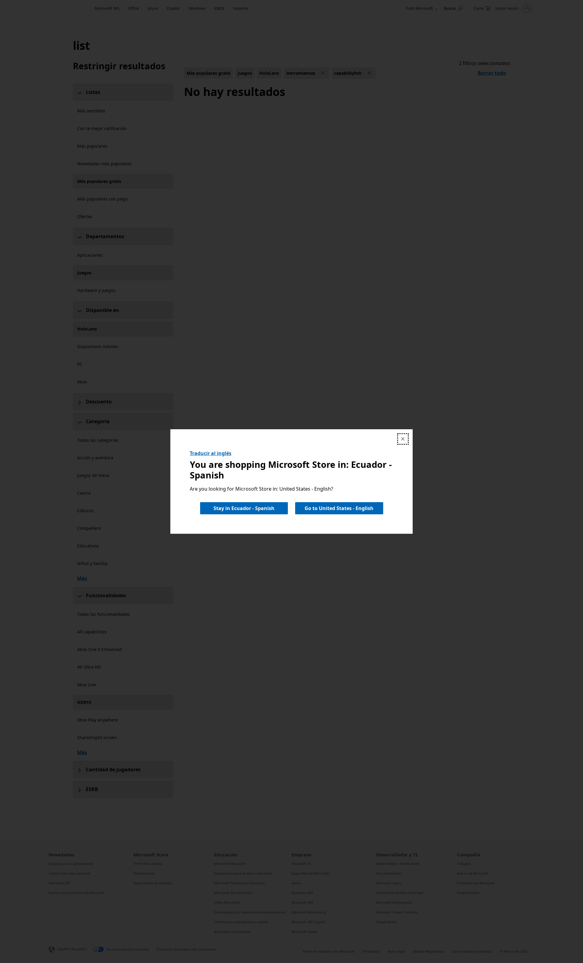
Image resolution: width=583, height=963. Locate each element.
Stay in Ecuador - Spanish (243, 508)
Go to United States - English (339, 508)
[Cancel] (403, 439)
